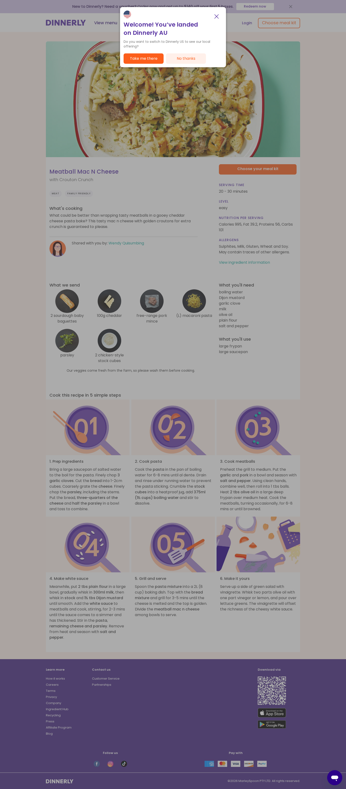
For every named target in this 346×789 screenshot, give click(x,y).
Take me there (143, 58)
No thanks (186, 58)
